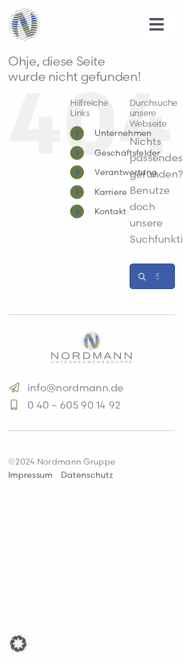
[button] (18, 643)
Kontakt (110, 211)
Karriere (111, 192)
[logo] (91, 336)
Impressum (30, 475)
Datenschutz (87, 475)
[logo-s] (24, 13)
